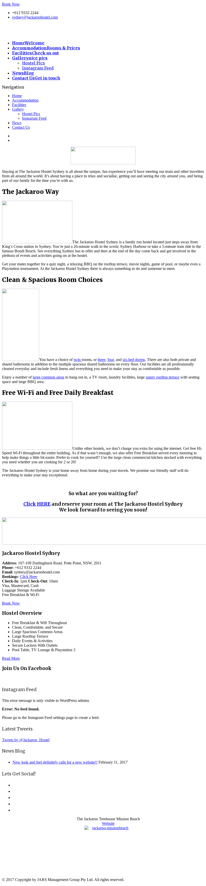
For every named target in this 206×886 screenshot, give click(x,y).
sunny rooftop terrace (162, 377)
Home (17, 96)
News (16, 123)
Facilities (19, 105)
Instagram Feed (38, 67)
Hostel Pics (33, 62)
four (111, 359)
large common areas (48, 377)
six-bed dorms (134, 359)
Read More (11, 658)
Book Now (11, 4)
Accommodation (25, 100)
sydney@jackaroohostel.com (35, 17)
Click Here (28, 576)
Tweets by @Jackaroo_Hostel (25, 740)
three (102, 359)
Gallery (18, 109)
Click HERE (36, 504)
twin (78, 359)
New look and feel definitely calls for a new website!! (55, 762)
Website (108, 823)
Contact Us (21, 127)
